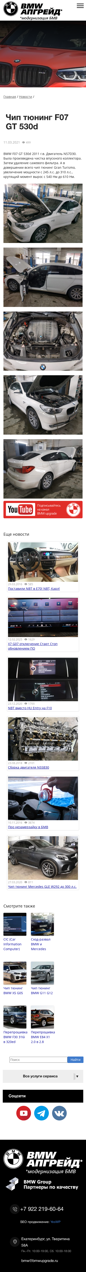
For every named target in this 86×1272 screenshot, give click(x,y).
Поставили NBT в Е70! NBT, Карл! (34, 588)
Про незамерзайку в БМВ (28, 827)
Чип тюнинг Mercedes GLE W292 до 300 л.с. (42, 886)
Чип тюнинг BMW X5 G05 (13, 990)
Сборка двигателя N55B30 (28, 767)
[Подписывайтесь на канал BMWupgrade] (43, 516)
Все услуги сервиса (51, 1076)
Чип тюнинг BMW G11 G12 (42, 990)
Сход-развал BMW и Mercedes (40, 944)
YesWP (55, 1222)
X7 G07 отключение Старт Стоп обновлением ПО (33, 646)
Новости (25, 96)
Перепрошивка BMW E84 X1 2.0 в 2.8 (42, 1037)
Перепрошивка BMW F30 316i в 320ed (14, 1037)
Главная (9, 96)
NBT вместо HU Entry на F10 (30, 708)
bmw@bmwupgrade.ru (39, 1261)
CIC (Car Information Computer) (12, 944)
